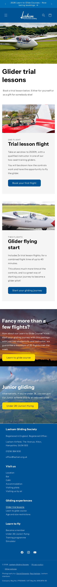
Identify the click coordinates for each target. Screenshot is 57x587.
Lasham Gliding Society (19, 564)
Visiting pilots (12, 487)
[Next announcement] (51, 4)
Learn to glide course (19, 357)
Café (8, 480)
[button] (6, 15)
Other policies (11, 569)
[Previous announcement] (5, 4)
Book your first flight (24, 182)
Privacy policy (37, 565)
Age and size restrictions (18, 514)
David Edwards (23, 573)
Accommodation (14, 484)
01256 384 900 (13, 451)
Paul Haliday (35, 573)
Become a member (15, 530)
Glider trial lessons (15, 507)
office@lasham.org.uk (16, 457)
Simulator (10, 541)
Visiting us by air (14, 491)
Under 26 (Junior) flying (20, 405)
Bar (7, 476)
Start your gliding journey (27, 290)
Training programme (16, 537)
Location (10, 472)
